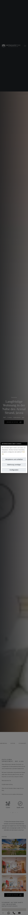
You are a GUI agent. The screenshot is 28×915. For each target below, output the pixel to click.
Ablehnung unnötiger (14, 464)
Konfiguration (14, 470)
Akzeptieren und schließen (14, 459)
